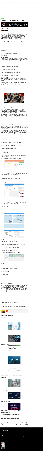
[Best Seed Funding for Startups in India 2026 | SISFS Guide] (3, 444)
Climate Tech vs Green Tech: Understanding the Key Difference (11, 417)
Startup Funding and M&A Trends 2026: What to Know (10, 414)
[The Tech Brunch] (5, 1)
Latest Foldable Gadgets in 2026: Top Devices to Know (10, 418)
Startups (2, 18)
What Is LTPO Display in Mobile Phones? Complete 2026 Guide (11, 415)
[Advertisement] (21, 10)
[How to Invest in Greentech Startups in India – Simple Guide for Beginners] (3, 447)
